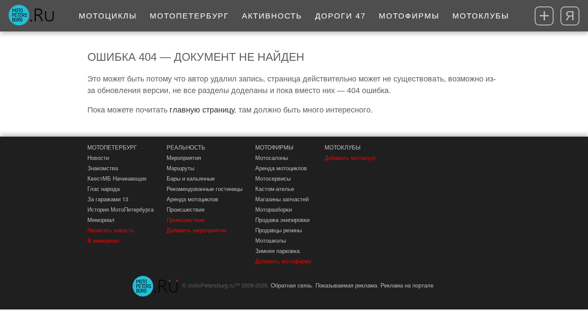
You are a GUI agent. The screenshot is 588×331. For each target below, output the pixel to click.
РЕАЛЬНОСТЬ (186, 147)
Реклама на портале (407, 285)
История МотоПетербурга (120, 209)
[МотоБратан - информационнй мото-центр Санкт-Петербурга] (31, 16)
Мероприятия (184, 157)
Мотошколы (270, 240)
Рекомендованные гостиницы (204, 188)
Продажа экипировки (282, 219)
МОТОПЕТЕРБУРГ (112, 147)
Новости (98, 157)
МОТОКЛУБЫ (343, 147)
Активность (272, 16)
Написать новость (110, 230)
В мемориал (103, 240)
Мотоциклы (108, 16)
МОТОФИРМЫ (274, 147)
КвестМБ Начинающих (117, 178)
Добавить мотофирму (283, 261)
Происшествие (185, 219)
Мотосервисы (273, 178)
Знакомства (102, 168)
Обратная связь (291, 285)
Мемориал (101, 219)
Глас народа (103, 188)
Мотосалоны (271, 157)
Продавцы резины (278, 230)
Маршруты (180, 168)
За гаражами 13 (107, 199)
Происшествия (185, 209)
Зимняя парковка (277, 251)
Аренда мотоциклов (192, 199)
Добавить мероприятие (196, 230)
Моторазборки (273, 209)
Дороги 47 (340, 16)
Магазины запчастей (282, 199)
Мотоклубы (480, 16)
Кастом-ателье (274, 188)
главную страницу (202, 110)
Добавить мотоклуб (350, 157)
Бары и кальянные (191, 178)
